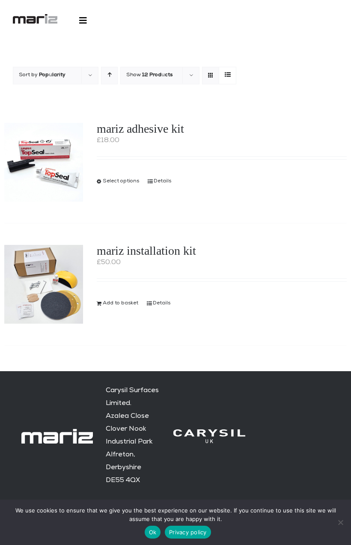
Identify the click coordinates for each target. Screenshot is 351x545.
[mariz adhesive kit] (43, 162)
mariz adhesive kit (140, 128)
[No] (340, 522)
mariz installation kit (146, 250)
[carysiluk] (209, 432)
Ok (153, 532)
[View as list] (227, 75)
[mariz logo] (35, 17)
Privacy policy (188, 532)
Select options (121, 181)
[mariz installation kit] (43, 284)
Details (162, 181)
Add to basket (120, 303)
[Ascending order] (109, 75)
